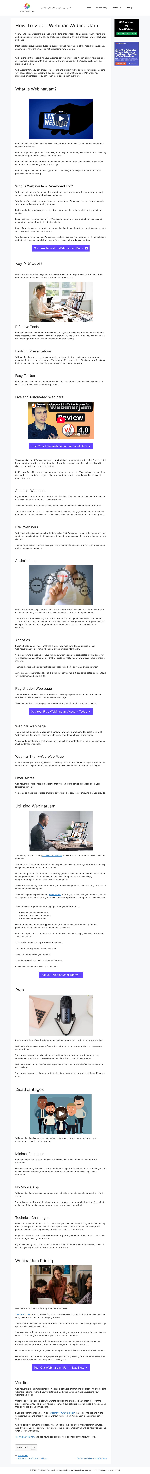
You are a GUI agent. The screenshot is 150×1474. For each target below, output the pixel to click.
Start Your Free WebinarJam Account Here (59, 446)
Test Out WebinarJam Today (59, 975)
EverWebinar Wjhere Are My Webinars (92, 1458)
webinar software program (62, 1413)
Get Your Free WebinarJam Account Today (59, 711)
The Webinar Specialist (56, 8)
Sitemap (129, 8)
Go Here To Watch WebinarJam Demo (59, 248)
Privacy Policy (101, 8)
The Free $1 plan (23, 1314)
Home (88, 8)
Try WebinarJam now (25, 1437)
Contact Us (116, 8)
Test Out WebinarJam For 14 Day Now (59, 1367)
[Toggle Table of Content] (32, 1448)
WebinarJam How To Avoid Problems (32, 1458)
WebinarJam (23, 1456)
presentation (55, 894)
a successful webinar (52, 855)
